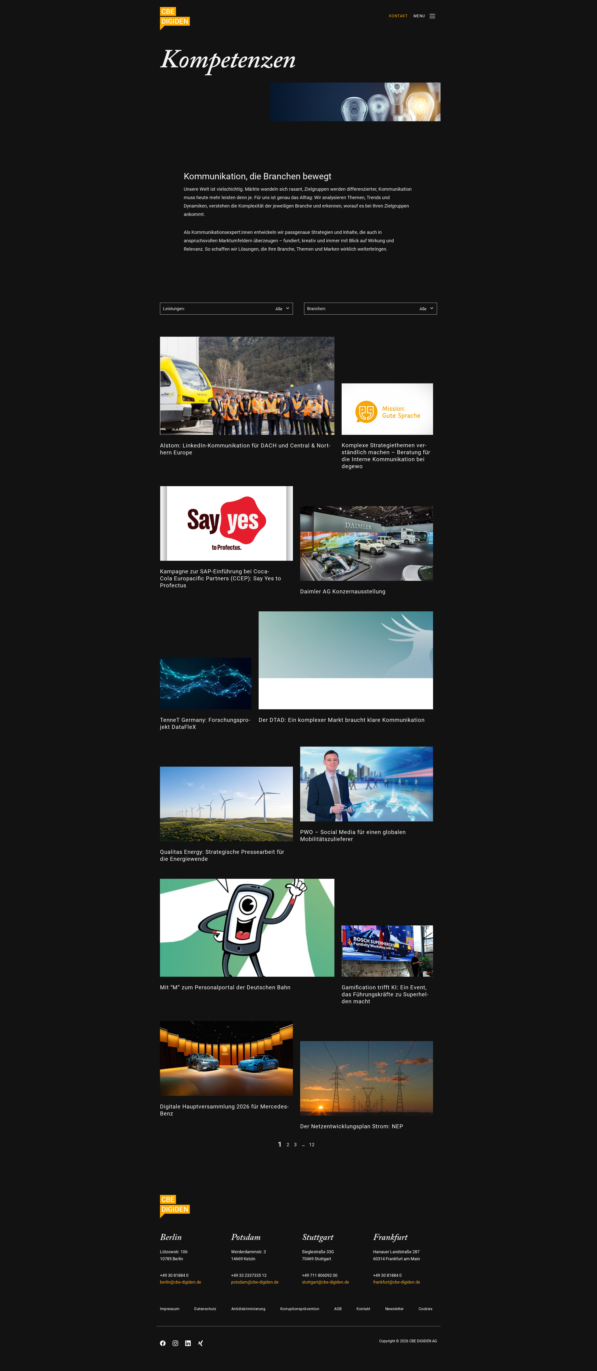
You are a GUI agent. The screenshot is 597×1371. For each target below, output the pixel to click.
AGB (338, 1309)
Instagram (175, 1341)
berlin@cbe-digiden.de (180, 1282)
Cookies (426, 1309)
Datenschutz (205, 1309)
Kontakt (363, 1309)
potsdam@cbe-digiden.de (255, 1282)
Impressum (170, 1309)
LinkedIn (188, 1341)
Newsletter (394, 1309)
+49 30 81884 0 (174, 1275)
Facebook (163, 1341)
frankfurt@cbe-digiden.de (396, 1282)
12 (312, 1144)
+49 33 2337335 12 (249, 1275)
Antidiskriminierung (248, 1309)
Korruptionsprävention (299, 1309)
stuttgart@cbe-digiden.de (325, 1282)
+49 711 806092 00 (319, 1275)
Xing (200, 1341)
